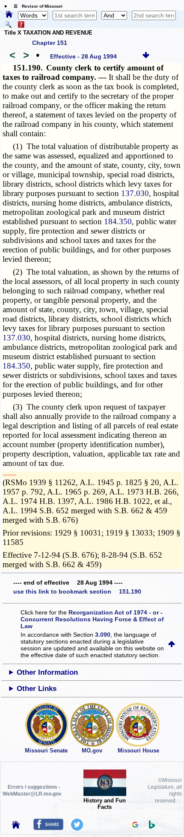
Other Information (47, 672)
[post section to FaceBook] (48, 828)
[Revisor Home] (16, 826)
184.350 (118, 221)
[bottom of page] (145, 56)
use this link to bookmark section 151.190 (77, 591)
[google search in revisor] (135, 825)
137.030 (135, 193)
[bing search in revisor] (152, 826)
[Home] (9, 15)
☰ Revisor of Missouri (35, 6)
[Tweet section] (77, 828)
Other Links (36, 689)
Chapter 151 (49, 42)
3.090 (102, 634)
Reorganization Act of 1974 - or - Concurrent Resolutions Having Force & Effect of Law (92, 619)
